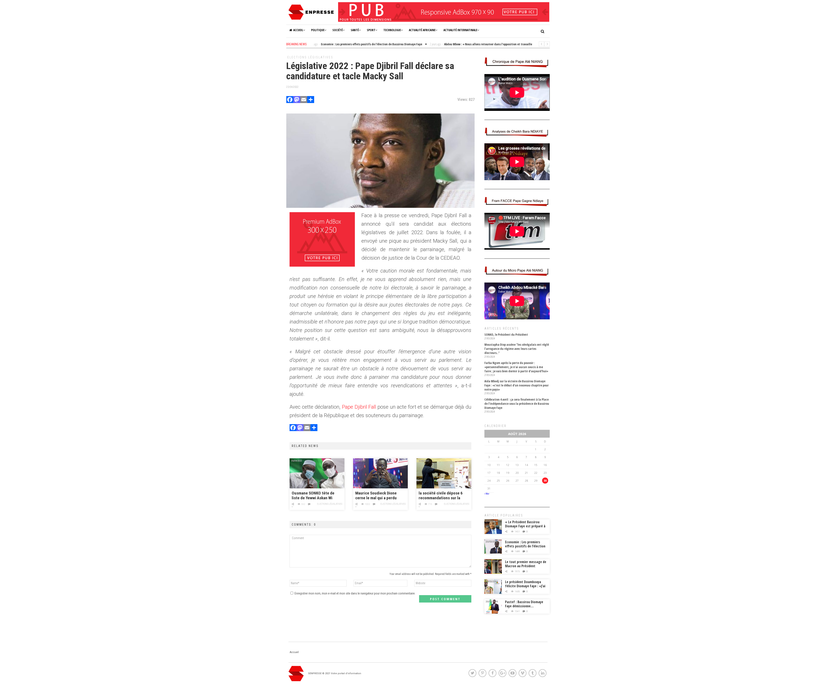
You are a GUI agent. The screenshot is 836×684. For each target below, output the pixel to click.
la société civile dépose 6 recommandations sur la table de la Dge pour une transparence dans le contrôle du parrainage (441, 496)
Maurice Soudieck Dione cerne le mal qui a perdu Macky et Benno (376, 496)
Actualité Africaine (422, 30)
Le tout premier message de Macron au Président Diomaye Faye (525, 565)
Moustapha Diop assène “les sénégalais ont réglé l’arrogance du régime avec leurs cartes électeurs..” (516, 348)
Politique (317, 30)
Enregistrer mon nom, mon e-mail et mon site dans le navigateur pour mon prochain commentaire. (355, 593)
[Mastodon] (296, 100)
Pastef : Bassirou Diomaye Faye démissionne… (524, 603)
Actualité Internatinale (460, 30)
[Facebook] (289, 100)
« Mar (486, 494)
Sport (371, 30)
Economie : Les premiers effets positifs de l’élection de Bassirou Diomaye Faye (525, 546)
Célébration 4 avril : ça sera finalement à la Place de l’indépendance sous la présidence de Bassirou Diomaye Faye (516, 403)
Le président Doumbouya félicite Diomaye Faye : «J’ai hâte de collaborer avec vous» (525, 588)
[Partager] (310, 100)
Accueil (298, 30)
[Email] (303, 100)
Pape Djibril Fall (359, 407)
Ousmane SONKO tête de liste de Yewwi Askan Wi (313, 495)
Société (337, 30)
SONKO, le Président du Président (506, 334)
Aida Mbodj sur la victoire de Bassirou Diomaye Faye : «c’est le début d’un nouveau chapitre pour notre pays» (516, 385)
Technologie (392, 30)
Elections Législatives (310, 57)
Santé (355, 30)
